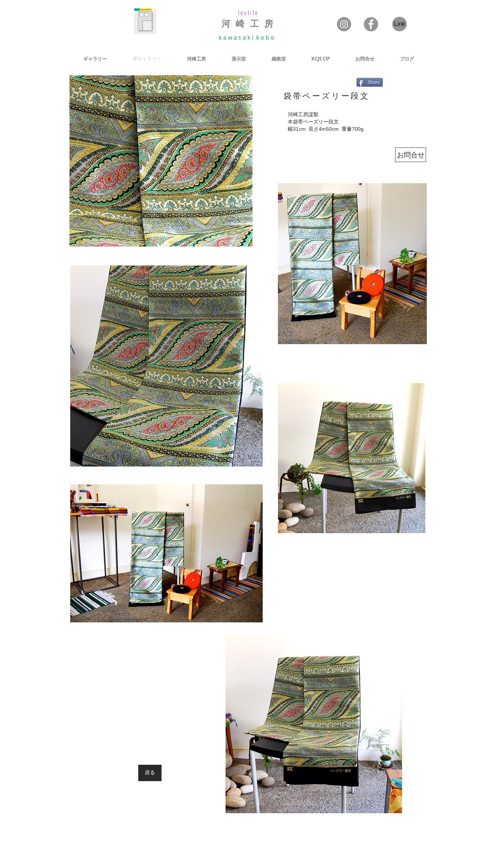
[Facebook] (371, 24)
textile (248, 12)
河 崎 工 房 (248, 23)
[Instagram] (344, 24)
